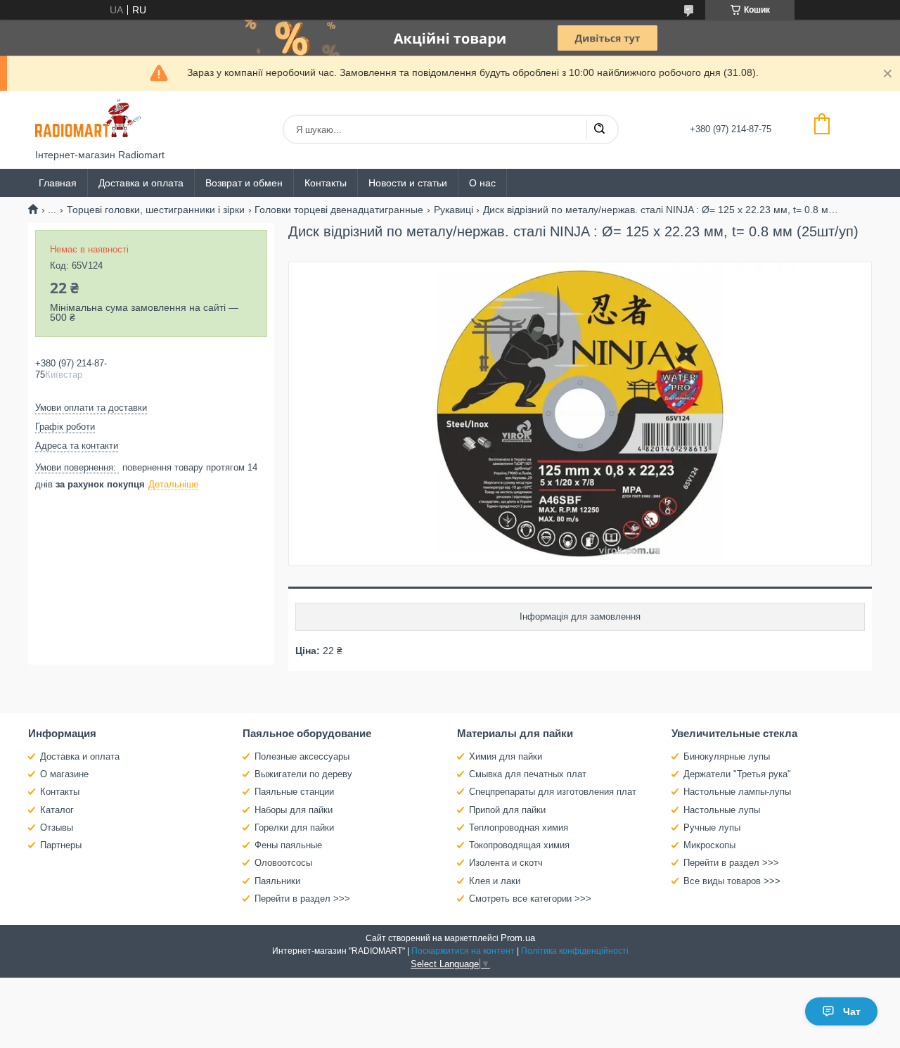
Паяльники (277, 881)
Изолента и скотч (506, 862)
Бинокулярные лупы (726, 756)
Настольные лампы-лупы (737, 791)
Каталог (57, 810)
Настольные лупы (721, 810)
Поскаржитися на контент (463, 951)
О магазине (64, 774)
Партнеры (61, 845)
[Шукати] (599, 129)
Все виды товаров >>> (731, 881)
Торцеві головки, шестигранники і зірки (156, 209)
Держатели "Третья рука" (737, 774)
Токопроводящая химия (519, 845)
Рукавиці (453, 209)
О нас (482, 182)
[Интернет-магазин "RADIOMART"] (88, 120)
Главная (58, 182)
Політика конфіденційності (575, 951)
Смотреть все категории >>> (530, 898)
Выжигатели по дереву (303, 774)
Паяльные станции (294, 791)
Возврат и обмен (244, 182)
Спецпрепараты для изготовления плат (552, 791)
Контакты (325, 182)
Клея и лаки (494, 881)
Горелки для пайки (294, 827)
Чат (852, 1011)
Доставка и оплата (141, 182)
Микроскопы (709, 845)
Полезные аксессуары (302, 756)
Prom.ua (518, 938)
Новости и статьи (407, 182)
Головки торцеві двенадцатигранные (339, 209)
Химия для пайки (505, 756)
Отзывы (56, 827)
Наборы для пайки (294, 810)
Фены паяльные (288, 845)
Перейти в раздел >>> (302, 898)
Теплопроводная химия (518, 827)
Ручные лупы (711, 827)
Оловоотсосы (283, 862)
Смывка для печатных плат (527, 774)
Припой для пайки (507, 810)
